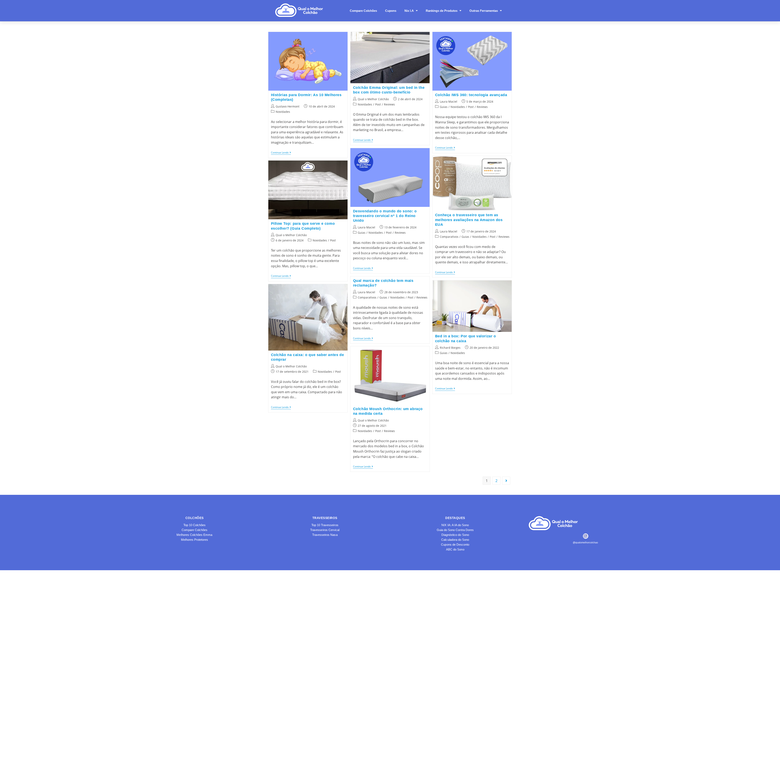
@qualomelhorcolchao (585, 542)
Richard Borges (450, 348)
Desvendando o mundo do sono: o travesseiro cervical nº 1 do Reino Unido (385, 216)
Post (378, 104)
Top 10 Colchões (194, 525)
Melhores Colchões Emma (194, 534)
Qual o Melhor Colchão (373, 99)
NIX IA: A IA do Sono (455, 525)
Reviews (389, 104)
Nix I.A (409, 10)
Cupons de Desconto (455, 544)
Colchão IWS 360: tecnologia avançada (471, 95)
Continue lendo (281, 152)
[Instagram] (585, 536)
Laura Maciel (448, 101)
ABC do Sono (455, 549)
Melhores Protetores (194, 539)
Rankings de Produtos (441, 10)
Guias (443, 107)
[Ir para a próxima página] (506, 481)
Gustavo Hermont (287, 106)
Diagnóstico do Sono (455, 534)
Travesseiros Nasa (325, 534)
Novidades (283, 112)
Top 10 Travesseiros (324, 525)
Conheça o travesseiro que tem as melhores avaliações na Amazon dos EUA (469, 220)
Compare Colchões (363, 10)
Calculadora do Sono (455, 539)
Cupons (390, 10)
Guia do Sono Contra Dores (455, 530)
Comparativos (449, 237)
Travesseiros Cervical (324, 530)
